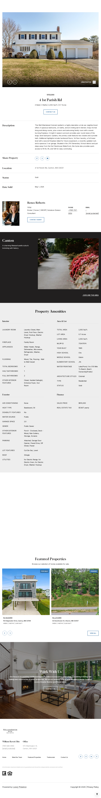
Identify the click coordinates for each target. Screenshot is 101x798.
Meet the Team (17, 757)
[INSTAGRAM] (86, 756)
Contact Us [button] (50, 112)
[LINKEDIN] (91, 756)
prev (9, 82)
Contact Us (64, 757)
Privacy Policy (93, 787)
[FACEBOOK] (81, 756)
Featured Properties (34, 757)
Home (4, 757)
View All (93, 633)
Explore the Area (91, 295)
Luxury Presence (19, 787)
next (15, 82)
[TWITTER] (97, 756)
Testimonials (51, 757)
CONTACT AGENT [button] (36, 220)
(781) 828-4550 (8, 746)
